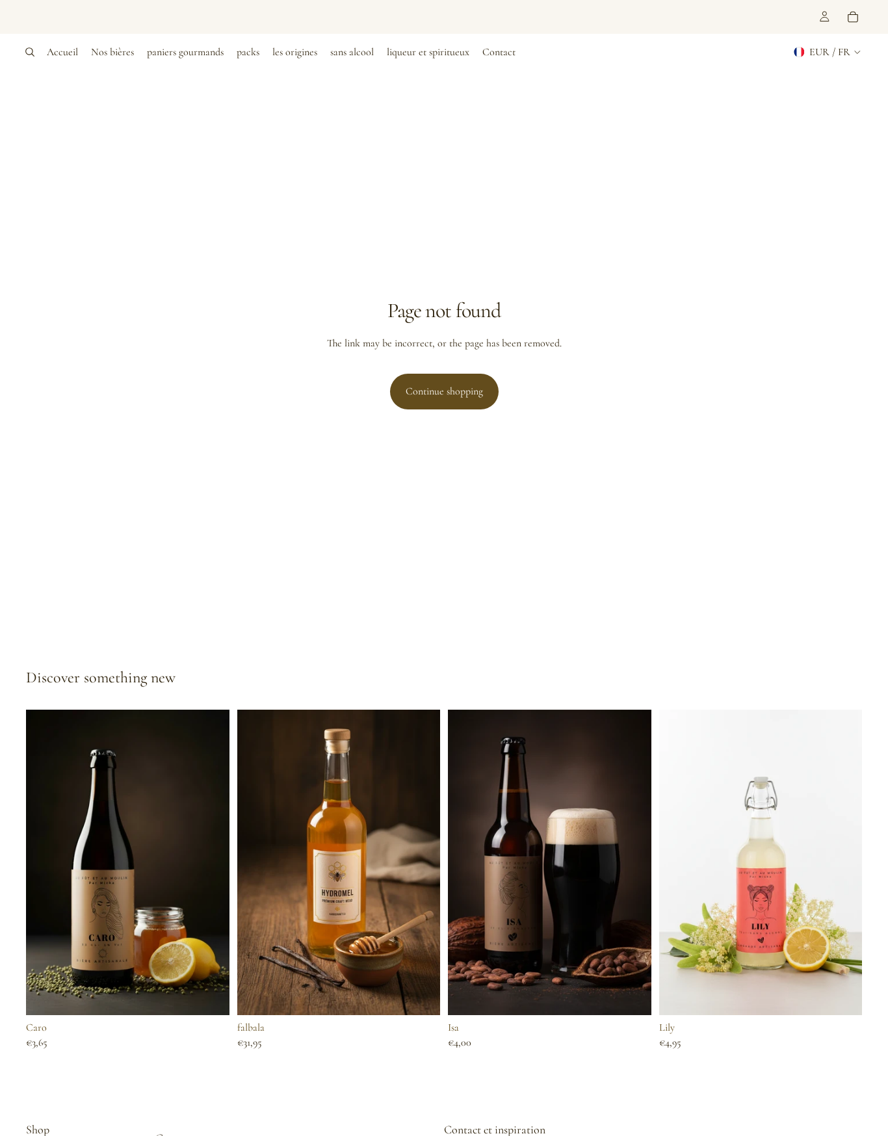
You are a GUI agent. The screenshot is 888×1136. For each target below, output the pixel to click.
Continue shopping (444, 391)
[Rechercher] (30, 52)
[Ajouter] (209, 995)
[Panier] (853, 17)
